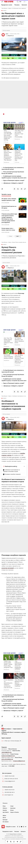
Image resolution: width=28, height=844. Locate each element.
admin (7, 33)
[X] (19, 827)
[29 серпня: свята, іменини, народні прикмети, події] (22, 200)
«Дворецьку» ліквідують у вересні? (13, 183)
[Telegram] (25, 827)
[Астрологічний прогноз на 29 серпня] (22, 207)
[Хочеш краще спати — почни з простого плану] (22, 229)
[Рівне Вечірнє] (10, 1)
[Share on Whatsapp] (14, 841)
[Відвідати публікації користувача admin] (3, 34)
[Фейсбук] (17, 827)
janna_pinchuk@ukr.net (7, 759)
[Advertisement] (14, 94)
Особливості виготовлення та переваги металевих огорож (11, 470)
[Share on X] (10, 841)
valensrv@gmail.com (7, 752)
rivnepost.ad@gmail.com (19, 760)
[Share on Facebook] (7, 841)
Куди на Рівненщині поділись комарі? (13, 180)
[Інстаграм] (23, 827)
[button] (3, 1)
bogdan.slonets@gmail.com (8, 755)
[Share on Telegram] (17, 841)
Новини (4, 10)
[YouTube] (21, 827)
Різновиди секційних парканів (12, 474)
